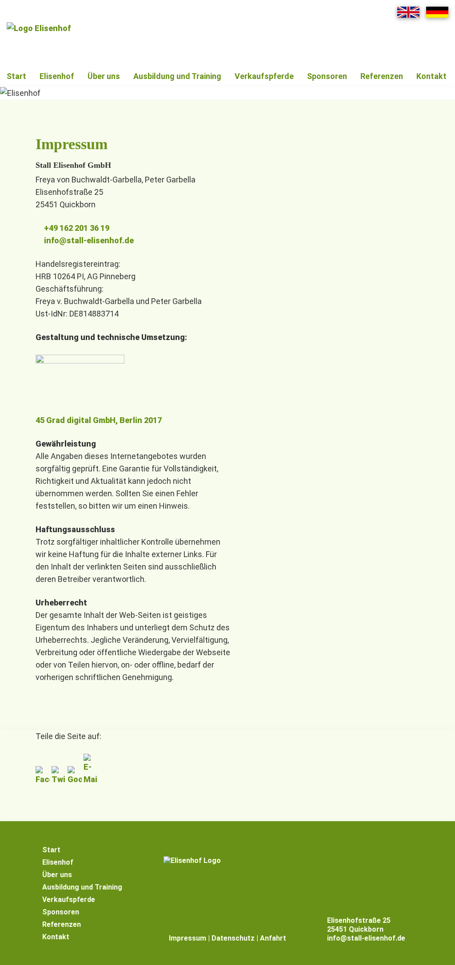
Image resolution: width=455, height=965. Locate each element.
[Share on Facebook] (44, 779)
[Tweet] (60, 779)
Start (16, 76)
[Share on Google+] (76, 779)
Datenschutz (233, 938)
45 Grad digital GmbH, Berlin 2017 (99, 420)
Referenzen (381, 76)
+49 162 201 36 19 (76, 228)
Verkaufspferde (264, 76)
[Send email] (91, 779)
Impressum (187, 938)
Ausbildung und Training (177, 76)
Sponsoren (327, 76)
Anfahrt (273, 938)
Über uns (104, 76)
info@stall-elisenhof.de (89, 240)
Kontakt (431, 76)
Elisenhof (57, 76)
